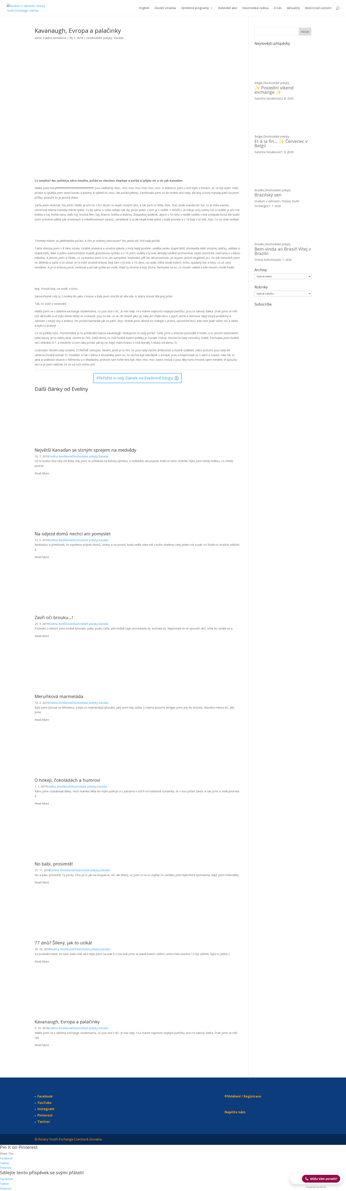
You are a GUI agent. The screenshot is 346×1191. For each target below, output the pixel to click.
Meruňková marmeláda (59, 696)
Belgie (258, 83)
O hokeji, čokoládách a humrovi (67, 780)
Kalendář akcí (227, 8)
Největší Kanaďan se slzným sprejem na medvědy (85, 450)
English (144, 8)
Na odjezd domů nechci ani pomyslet (73, 534)
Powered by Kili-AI (316, 1186)
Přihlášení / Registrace (243, 1096)
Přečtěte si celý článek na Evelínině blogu (135, 378)
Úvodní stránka (165, 8)
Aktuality (293, 8)
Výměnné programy (195, 8)
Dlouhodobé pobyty (99, 38)
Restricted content (318, 8)
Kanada (119, 38)
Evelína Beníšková (54, 38)
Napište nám (235, 1112)
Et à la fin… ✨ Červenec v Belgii (281, 143)
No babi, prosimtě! (54, 864)
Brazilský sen (268, 195)
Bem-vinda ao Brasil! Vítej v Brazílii (282, 251)
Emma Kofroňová (266, 260)
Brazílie (259, 190)
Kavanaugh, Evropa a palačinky (67, 1022)
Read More (42, 473)
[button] (316, 1178)
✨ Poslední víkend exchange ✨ (274, 90)
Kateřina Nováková (267, 98)
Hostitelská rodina (255, 8)
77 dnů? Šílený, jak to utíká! (63, 943)
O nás (278, 8)
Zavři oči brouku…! (54, 617)
